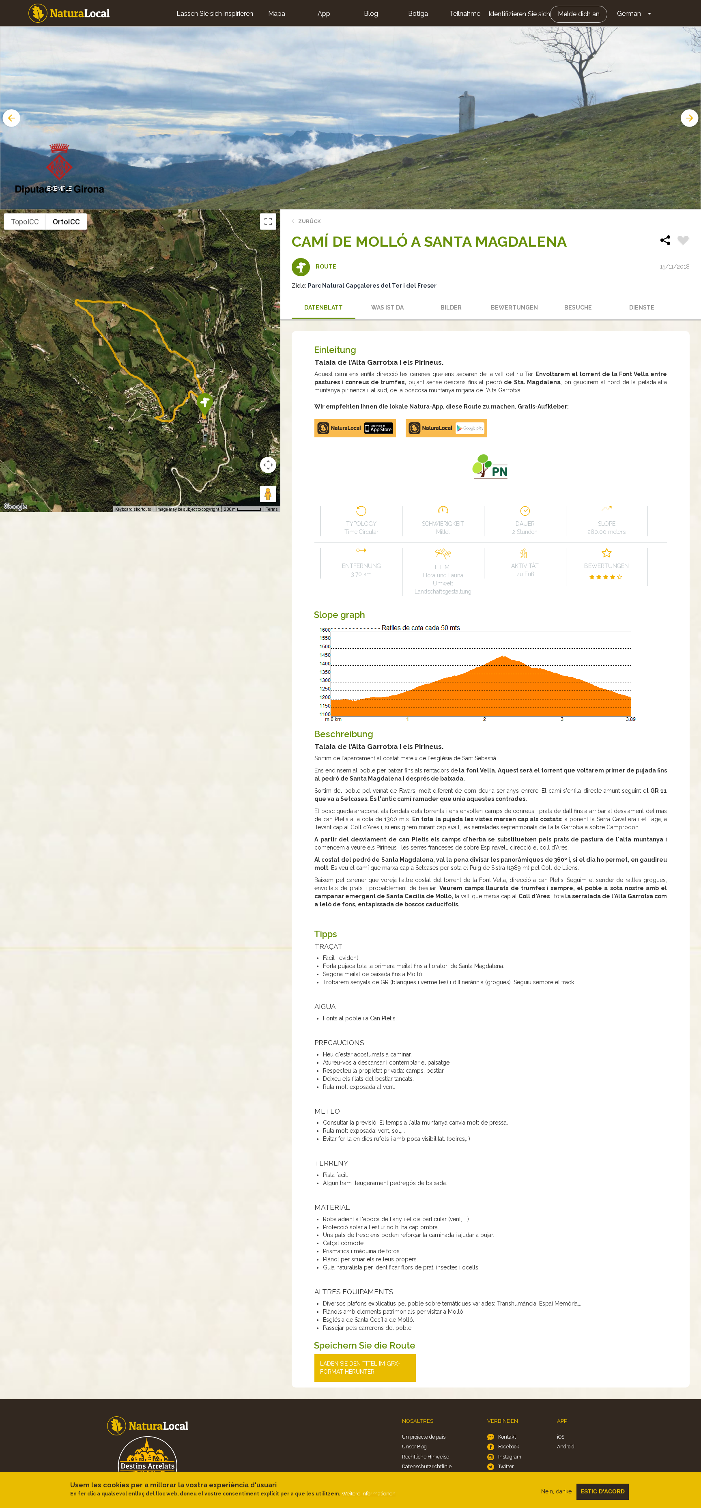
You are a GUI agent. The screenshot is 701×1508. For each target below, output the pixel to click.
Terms (272, 509)
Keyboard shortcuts (133, 509)
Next (690, 118)
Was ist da (387, 307)
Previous (10, 118)
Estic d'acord (603, 1491)
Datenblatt (323, 307)
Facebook (508, 1446)
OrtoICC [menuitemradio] (66, 221)
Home (69, 13)
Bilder (451, 307)
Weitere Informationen (369, 1494)
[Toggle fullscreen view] (268, 221)
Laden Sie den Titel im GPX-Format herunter (360, 1367)
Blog (371, 13)
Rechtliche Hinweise (425, 1457)
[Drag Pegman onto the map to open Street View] (268, 494)
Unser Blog (414, 1446)
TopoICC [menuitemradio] (25, 221)
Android (565, 1446)
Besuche (578, 307)
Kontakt (507, 1437)
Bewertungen (514, 307)
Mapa (276, 13)
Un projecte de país (423, 1437)
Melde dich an (579, 14)
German (629, 13)
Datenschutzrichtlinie (427, 1466)
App (324, 13)
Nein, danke (556, 1491)
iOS (560, 1437)
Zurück (309, 221)
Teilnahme (464, 13)
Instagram (509, 1457)
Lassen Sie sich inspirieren (214, 13)
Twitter (506, 1466)
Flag (683, 241)
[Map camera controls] (268, 465)
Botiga (418, 13)
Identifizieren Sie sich (519, 14)
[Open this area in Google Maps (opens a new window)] (15, 506)
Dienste (641, 307)
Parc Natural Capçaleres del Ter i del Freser (372, 285)
